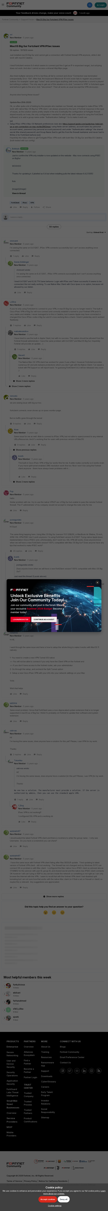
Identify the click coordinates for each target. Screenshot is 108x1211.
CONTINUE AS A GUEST (44, 619)
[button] (54, 1206)
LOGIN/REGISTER (20, 619)
